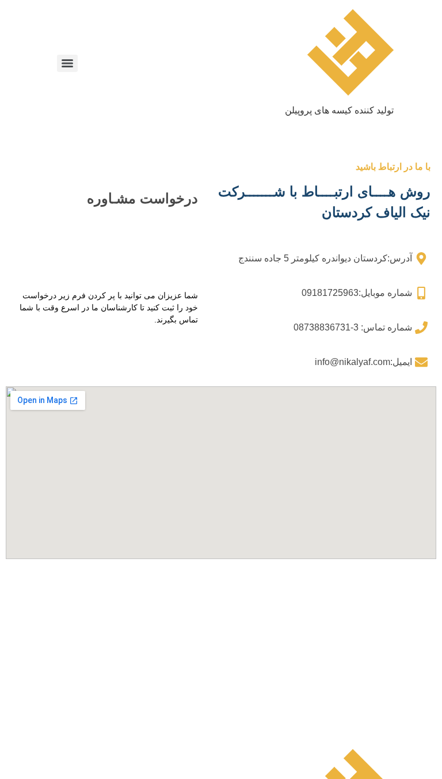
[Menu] (67, 63)
